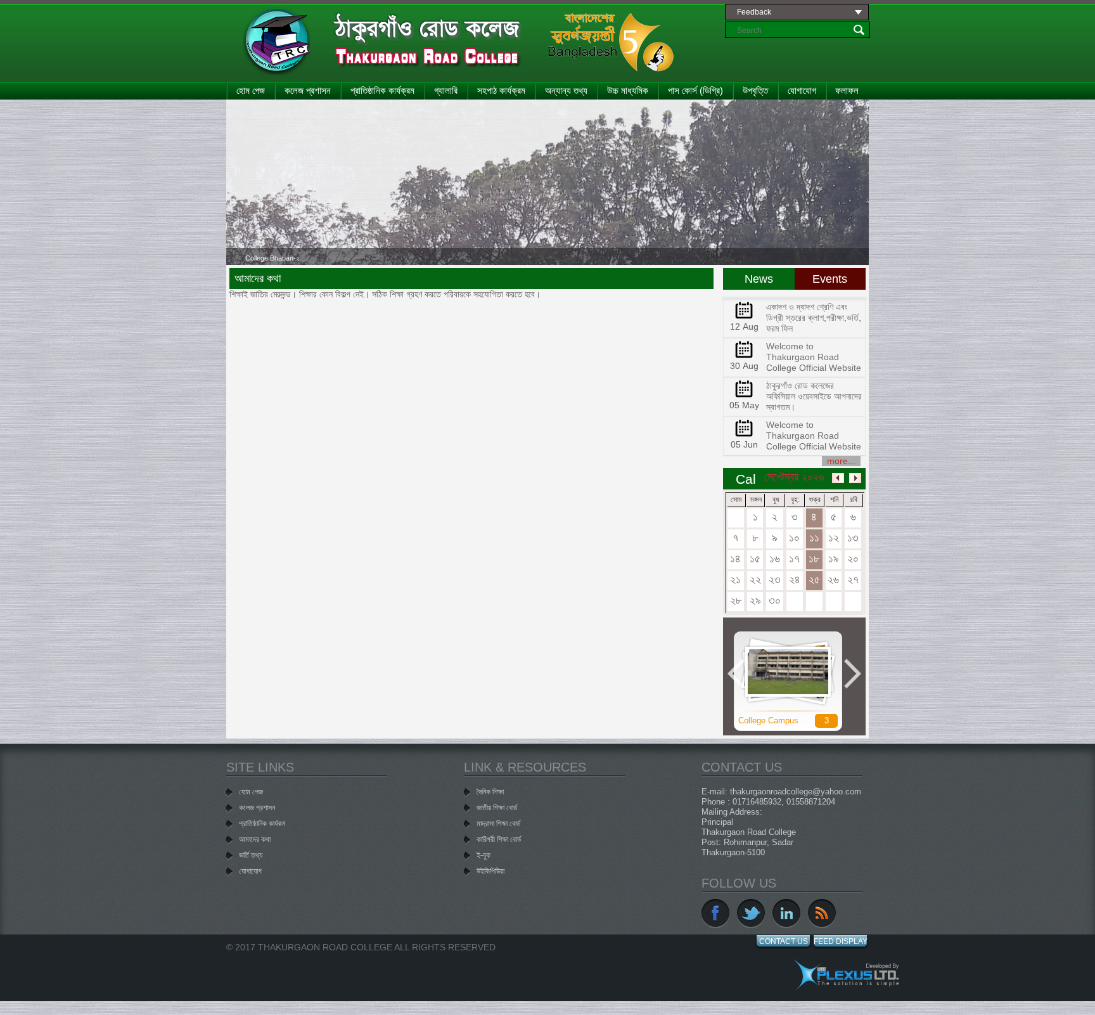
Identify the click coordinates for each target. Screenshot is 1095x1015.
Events (829, 279)
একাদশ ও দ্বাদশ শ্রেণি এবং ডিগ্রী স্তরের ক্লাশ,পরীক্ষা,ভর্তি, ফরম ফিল (813, 317)
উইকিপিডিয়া (490, 871)
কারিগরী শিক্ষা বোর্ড (499, 839)
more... (841, 461)
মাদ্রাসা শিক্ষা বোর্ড (498, 823)
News (759, 279)
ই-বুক (483, 855)
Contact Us (783, 941)
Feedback (754, 12)
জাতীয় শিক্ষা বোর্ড (497, 807)
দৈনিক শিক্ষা (490, 791)
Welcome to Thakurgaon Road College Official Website (813, 357)
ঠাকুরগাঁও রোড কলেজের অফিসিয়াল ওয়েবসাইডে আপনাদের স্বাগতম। (814, 396)
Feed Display (841, 941)
